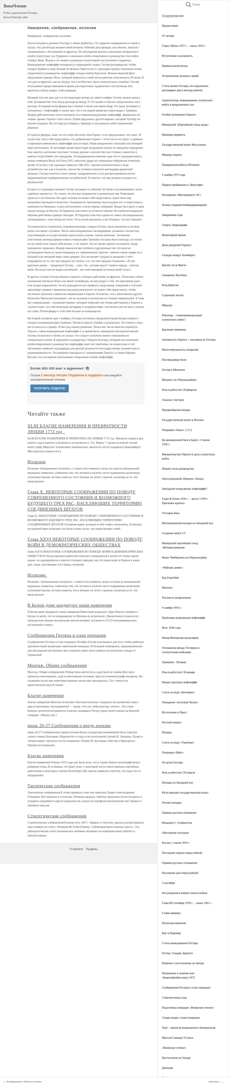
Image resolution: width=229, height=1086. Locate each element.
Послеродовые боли (174, 359)
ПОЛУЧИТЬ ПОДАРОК (49, 388)
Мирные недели (172, 154)
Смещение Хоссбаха (174, 275)
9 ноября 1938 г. (172, 607)
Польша (167, 732)
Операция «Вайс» (173, 752)
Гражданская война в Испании (180, 164)
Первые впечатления (174, 66)
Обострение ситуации (175, 832)
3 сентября (168, 883)
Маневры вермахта (173, 134)
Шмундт (167, 305)
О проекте (76, 849)
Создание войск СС (174, 533)
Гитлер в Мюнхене (173, 369)
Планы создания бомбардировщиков (184, 205)
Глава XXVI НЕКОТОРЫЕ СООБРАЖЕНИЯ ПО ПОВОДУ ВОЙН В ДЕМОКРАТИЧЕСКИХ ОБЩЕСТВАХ (85, 542)
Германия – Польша (174, 662)
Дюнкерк (167, 1068)
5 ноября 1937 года (173, 174)
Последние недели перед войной (182, 853)
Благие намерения (46, 695)
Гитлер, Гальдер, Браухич (177, 953)
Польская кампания (174, 923)
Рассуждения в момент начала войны (184, 893)
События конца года (174, 997)
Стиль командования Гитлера (180, 943)
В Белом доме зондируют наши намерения (70, 605)
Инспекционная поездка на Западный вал (187, 523)
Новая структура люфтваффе (179, 682)
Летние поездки (171, 802)
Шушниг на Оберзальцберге (179, 379)
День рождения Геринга (176, 245)
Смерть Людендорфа (174, 225)
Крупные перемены (174, 329)
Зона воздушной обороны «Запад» (183, 478)
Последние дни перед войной (180, 873)
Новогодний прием (174, 235)
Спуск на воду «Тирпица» (178, 742)
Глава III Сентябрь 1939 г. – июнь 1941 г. (187, 903)
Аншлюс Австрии (173, 400)
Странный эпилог (173, 295)
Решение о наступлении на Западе (183, 963)
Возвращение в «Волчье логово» (24, 1081)
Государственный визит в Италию (183, 420)
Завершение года (172, 215)
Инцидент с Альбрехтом (177, 822)
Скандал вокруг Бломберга (178, 255)
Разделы (92, 849)
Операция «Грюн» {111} (177, 430)
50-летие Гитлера (172, 762)
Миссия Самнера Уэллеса (177, 1037)
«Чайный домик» (172, 567)
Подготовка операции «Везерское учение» (188, 1007)
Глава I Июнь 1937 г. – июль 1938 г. (184, 45)
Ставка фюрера (171, 913)
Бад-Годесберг (170, 577)
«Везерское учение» (174, 1047)
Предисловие (170, 25)
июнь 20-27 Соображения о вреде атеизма (69, 725)
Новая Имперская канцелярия (180, 637)
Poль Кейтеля (170, 285)
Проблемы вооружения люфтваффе (183, 617)
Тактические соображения (54, 785)
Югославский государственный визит (185, 792)
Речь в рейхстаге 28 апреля (178, 772)
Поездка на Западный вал (177, 782)
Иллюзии (37, 461)
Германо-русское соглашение (179, 863)
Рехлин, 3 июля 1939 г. (176, 842)
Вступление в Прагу (174, 712)
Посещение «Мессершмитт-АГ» (181, 195)
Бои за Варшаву (171, 933)
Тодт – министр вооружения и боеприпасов (188, 1027)
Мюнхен (167, 587)
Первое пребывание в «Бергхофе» (182, 185)
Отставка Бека (170, 513)
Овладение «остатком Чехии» (180, 702)
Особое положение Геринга (179, 114)
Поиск (192, 4)
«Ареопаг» (214, 1081)
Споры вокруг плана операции (181, 1017)
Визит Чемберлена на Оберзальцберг (184, 557)
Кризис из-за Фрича (174, 265)
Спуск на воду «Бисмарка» (178, 692)
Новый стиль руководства (178, 468)
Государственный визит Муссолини (184, 144)
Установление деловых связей (180, 76)
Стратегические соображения (57, 815)
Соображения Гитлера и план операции (186, 987)
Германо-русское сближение (179, 812)
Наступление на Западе (176, 1057)
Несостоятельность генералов (180, 349)
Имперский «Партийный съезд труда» (185, 124)
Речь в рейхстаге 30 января (178, 672)
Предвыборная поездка (176, 410)
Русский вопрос (171, 722)
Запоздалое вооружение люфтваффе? (184, 488)
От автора (168, 35)
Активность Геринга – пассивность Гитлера (189, 339)
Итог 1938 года (171, 627)
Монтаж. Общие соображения (57, 665)
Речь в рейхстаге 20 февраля (179, 390)
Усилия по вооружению (176, 597)
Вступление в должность (177, 56)
